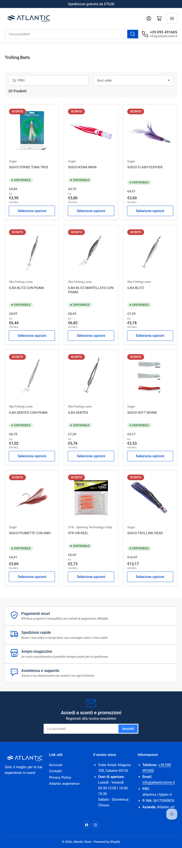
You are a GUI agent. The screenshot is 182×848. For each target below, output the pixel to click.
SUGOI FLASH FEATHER (145, 167)
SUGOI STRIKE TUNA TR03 (28, 167)
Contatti (55, 771)
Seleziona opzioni (32, 211)
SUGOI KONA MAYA (82, 167)
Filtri (21, 80)
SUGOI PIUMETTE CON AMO (30, 533)
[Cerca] (132, 34)
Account (55, 765)
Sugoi (13, 161)
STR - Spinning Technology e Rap (90, 527)
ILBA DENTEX (78, 412)
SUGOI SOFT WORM (142, 412)
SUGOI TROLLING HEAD (145, 533)
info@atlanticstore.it (158, 782)
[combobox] (72, 34)
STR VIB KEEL (78, 533)
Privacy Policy (60, 777)
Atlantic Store (82, 842)
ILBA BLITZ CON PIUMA (26, 288)
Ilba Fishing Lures (21, 282)
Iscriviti (128, 729)
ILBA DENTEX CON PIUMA (28, 412)
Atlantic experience (64, 783)
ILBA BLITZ (135, 288)
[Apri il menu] (172, 18)
